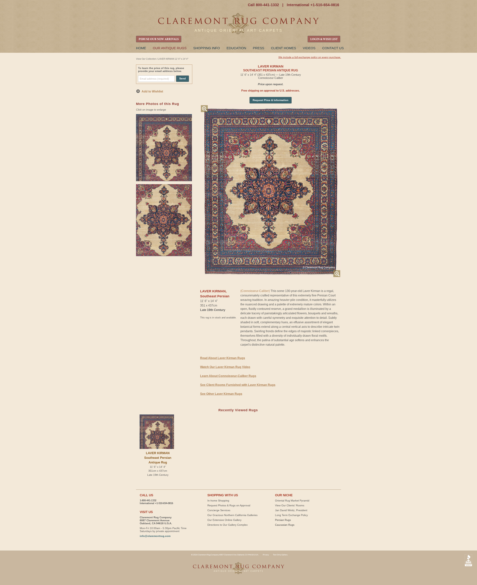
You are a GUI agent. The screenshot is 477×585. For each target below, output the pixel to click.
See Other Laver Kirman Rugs (221, 393)
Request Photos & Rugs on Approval (228, 505)
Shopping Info (206, 48)
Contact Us (333, 48)
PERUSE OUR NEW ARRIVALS (159, 39)
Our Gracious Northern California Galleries (232, 515)
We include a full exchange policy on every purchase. (309, 57)
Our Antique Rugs (170, 48)
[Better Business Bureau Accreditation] (468, 560)
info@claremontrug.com (155, 535)
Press (258, 48)
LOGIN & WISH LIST (324, 39)
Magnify (204, 108)
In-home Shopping (218, 500)
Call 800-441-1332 (263, 5)
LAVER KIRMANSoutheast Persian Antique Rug (157, 457)
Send (182, 78)
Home (141, 48)
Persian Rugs (283, 519)
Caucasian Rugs (284, 524)
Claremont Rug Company (238, 24)
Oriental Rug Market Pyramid (292, 500)
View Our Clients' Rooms (289, 505)
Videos (309, 48)
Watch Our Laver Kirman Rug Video (225, 367)
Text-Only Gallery (280, 554)
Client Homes (283, 48)
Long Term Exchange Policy (291, 515)
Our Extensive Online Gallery (224, 519)
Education (236, 48)
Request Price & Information (270, 100)
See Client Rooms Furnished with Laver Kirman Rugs (237, 384)
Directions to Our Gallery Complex (227, 524)
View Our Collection (146, 59)
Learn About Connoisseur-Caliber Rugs (228, 376)
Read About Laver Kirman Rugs (222, 358)
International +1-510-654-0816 (313, 5)
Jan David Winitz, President (291, 510)
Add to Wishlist (152, 91)
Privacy (266, 554)
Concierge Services (218, 510)
